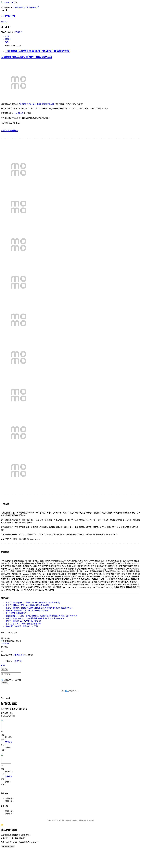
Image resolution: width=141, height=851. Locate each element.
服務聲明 (91, 820)
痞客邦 (17, 655)
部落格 (8, 39)
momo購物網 (18, 113)
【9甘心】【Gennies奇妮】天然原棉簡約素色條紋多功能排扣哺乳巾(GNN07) (34, 618)
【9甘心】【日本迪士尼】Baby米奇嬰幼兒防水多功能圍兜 (27, 605)
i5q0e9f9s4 (5, 643)
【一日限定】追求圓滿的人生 (16, 613)
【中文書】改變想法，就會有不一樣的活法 (22, 626)
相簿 (7, 37)
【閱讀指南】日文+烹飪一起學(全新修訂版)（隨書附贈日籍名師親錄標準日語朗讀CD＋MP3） (42, 616)
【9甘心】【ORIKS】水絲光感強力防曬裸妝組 (23, 624)
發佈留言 (4, 682)
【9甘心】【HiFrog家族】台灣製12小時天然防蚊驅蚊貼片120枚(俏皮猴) (32, 603)
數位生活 (18, 661)
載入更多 (4, 669)
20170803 (8, 16)
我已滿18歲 (5, 846)
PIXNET (54, 820)
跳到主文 (4, 22)
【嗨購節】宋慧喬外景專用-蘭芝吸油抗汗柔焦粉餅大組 (37, 51)
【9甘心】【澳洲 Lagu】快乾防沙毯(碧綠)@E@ (23, 621)
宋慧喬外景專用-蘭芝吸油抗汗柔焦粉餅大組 (26, 57)
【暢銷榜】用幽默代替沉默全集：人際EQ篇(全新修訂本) (27, 610)
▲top (3, 665)
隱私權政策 (82, 820)
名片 (7, 42)
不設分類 (18, 32)
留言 (22, 655)
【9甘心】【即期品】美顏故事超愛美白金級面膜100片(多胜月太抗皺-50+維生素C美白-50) (39, 608)
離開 (12, 846)
